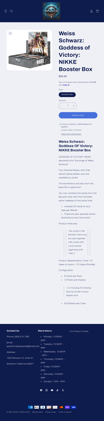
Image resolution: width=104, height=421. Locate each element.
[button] (5, 11)
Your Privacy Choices (79, 331)
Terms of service (65, 412)
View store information (71, 134)
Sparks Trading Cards (21, 412)
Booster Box (67, 94)
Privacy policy (51, 412)
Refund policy (37, 412)
